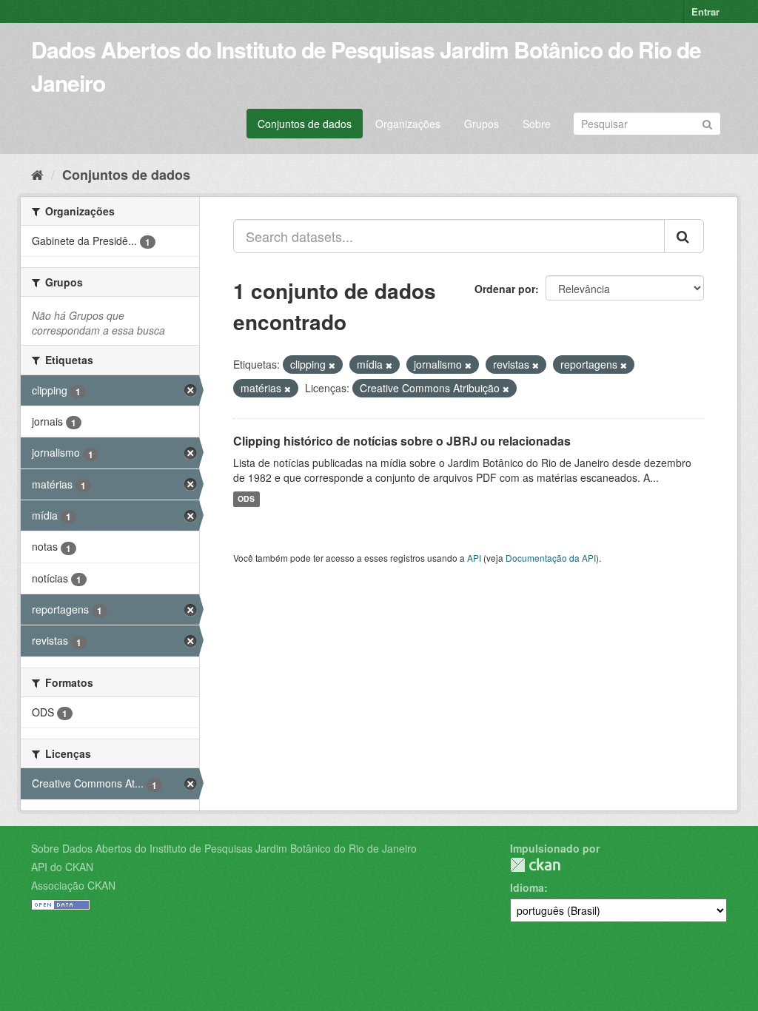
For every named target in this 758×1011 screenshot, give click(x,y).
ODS (246, 499)
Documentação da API (551, 557)
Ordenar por (504, 288)
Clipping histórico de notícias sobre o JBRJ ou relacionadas (402, 440)
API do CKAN (62, 866)
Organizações (407, 123)
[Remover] (332, 365)
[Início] (37, 174)
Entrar (705, 11)
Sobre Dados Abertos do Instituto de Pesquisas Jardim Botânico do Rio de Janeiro (224, 848)
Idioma (527, 887)
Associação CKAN (73, 885)
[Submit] (707, 122)
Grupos (481, 123)
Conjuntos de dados (305, 123)
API (474, 557)
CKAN (535, 865)
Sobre (537, 123)
